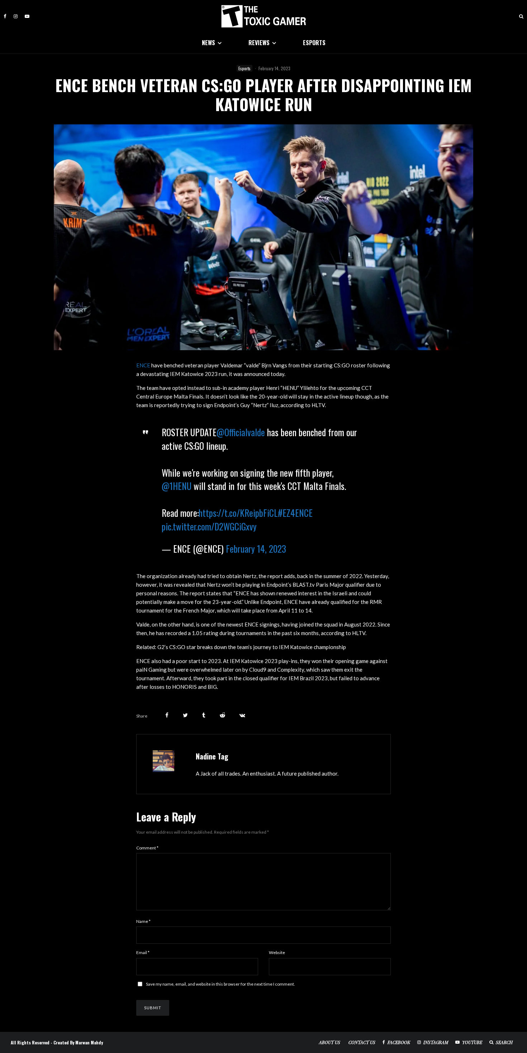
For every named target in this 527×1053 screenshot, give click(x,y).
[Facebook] (5, 16)
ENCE (143, 365)
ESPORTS (314, 42)
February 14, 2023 (256, 548)
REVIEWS (259, 42)
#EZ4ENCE (295, 512)
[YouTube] (27, 16)
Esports (244, 68)
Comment (147, 847)
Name (143, 921)
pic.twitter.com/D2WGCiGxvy (209, 526)
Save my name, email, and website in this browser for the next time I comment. (220, 984)
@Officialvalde (241, 432)
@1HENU (176, 485)
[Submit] (222, 715)
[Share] (166, 715)
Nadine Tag (212, 756)
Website (277, 952)
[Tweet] (185, 715)
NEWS (208, 42)
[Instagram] (15, 16)
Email (142, 952)
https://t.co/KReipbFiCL (238, 512)
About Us (329, 1042)
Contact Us (361, 1042)
